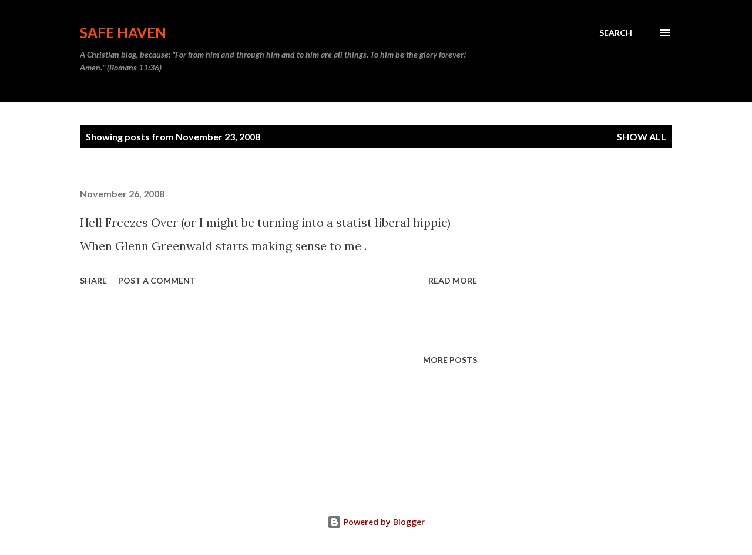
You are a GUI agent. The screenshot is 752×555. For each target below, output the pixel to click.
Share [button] (93, 280)
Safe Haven (123, 32)
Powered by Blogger (383, 521)
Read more (452, 280)
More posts (450, 360)
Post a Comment (157, 280)
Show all (641, 136)
